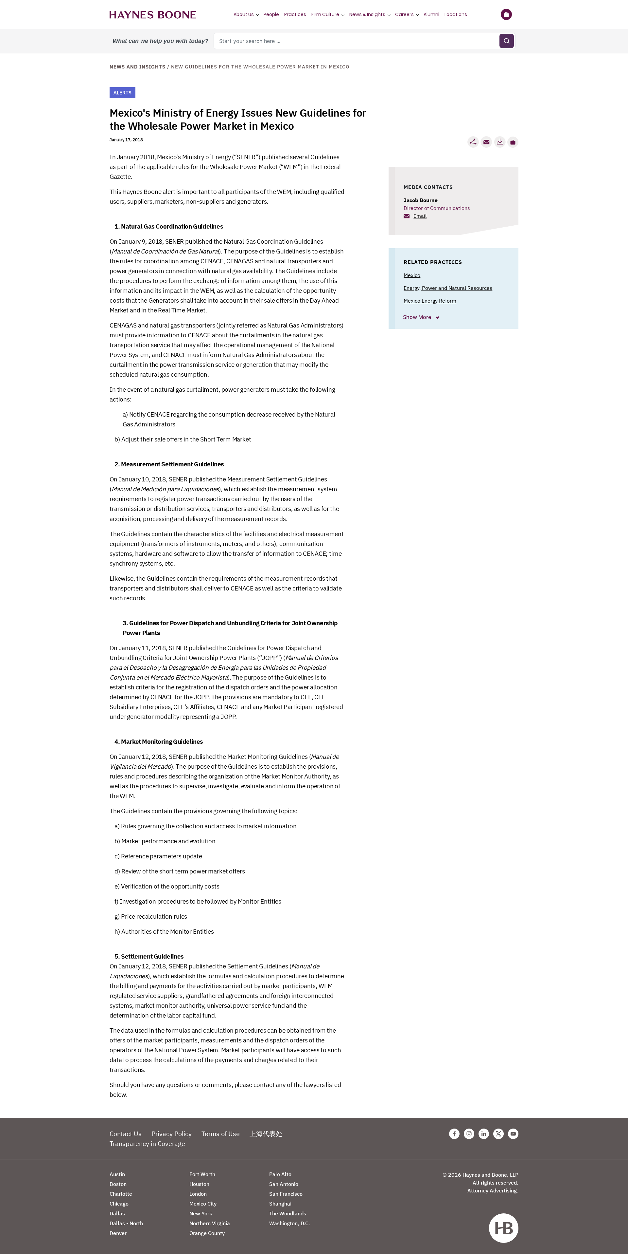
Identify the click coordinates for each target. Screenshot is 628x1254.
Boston (118, 1184)
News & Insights (367, 14)
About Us (244, 14)
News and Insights (138, 67)
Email (420, 216)
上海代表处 (266, 1133)
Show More (417, 317)
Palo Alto (280, 1174)
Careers (404, 14)
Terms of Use (220, 1133)
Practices (295, 14)
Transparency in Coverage (147, 1143)
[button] (512, 142)
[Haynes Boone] (153, 14)
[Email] (486, 142)
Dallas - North (126, 1223)
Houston (199, 1184)
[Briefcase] (506, 14)
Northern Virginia (209, 1223)
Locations (456, 14)
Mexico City (203, 1203)
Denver (118, 1233)
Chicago (119, 1203)
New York (200, 1213)
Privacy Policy (171, 1133)
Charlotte (121, 1193)
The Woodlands (287, 1213)
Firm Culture (325, 14)
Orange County (207, 1233)
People (271, 14)
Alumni (431, 14)
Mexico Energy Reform (430, 300)
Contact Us (126, 1133)
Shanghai (280, 1203)
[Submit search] (506, 41)
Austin (117, 1174)
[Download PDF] (500, 142)
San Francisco (286, 1193)
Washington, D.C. (289, 1223)
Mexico (412, 275)
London (198, 1193)
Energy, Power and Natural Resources (448, 288)
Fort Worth (202, 1174)
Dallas (117, 1213)
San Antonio (283, 1184)
